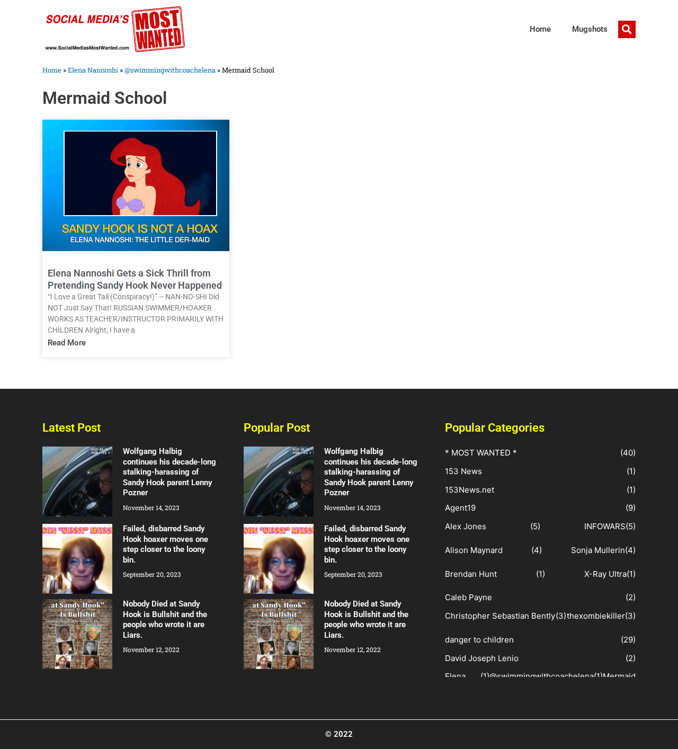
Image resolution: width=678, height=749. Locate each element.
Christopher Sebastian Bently (500, 616)
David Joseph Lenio (482, 658)
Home (540, 29)
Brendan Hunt (471, 574)
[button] (627, 29)
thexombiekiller (596, 616)
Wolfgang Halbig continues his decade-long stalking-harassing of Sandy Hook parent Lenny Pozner (169, 472)
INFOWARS (605, 526)
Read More (67, 342)
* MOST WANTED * (481, 453)
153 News (463, 471)
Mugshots (590, 29)
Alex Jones (465, 526)
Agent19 (460, 508)
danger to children (479, 640)
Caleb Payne (468, 597)
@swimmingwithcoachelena (170, 70)
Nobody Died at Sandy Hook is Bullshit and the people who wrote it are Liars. (165, 619)
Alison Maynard (474, 550)
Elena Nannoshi (93, 70)
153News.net (469, 490)
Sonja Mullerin (598, 550)
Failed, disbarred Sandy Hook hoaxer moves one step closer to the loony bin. (165, 544)
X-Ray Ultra (605, 574)
